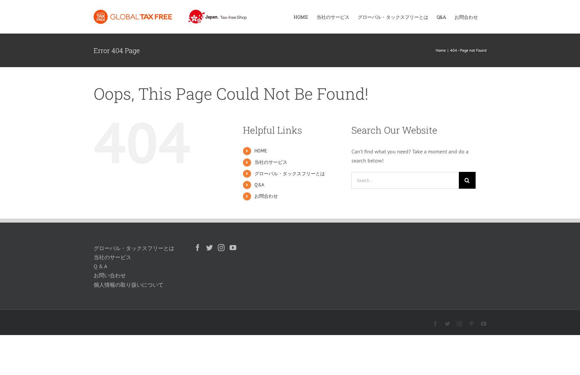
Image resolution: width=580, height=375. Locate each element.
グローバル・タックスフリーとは (289, 174)
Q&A (259, 185)
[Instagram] (221, 247)
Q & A (100, 266)
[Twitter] (209, 247)
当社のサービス (270, 162)
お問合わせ (266, 196)
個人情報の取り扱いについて (128, 284)
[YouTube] (233, 247)
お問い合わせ (110, 275)
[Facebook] (197, 247)
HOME (260, 151)
